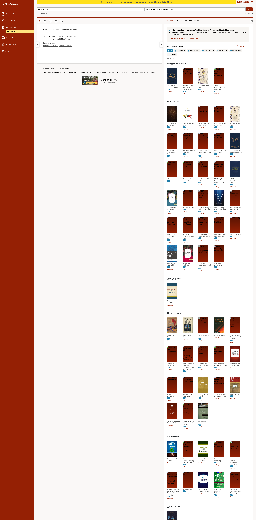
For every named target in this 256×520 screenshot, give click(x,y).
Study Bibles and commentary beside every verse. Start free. (136, 2)
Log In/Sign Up (246, 2)
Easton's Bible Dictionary (203, 460)
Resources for (177, 46)
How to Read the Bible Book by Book (220, 364)
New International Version (53, 68)
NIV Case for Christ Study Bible (189, 151)
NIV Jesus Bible (172, 179)
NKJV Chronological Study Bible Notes (204, 208)
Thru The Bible (235, 394)
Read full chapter (49, 43)
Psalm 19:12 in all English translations (57, 46)
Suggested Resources (177, 64)
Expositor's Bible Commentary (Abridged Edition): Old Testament (189, 366)
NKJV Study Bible (235, 234)
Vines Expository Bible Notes (219, 264)
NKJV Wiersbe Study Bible (171, 264)
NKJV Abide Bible (188, 208)
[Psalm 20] (161, 44)
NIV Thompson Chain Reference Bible (235, 180)
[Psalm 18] (37, 44)
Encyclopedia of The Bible (172, 302)
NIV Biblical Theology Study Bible (172, 152)
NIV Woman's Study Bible (171, 208)
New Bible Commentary (171, 395)
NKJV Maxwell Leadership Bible (204, 235)
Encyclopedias (175, 279)
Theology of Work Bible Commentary (220, 395)
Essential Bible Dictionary (219, 460)
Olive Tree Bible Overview (203, 395)
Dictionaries (174, 437)
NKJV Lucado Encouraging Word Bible (173, 236)
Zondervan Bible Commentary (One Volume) (189, 423)
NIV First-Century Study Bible (220, 151)
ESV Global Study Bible (188, 124)
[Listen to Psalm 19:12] (61, 21)
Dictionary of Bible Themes (173, 460)
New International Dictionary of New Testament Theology (173, 492)
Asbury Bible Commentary (187, 336)
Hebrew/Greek (182, 20)
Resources (171, 20)
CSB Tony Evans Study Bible (172, 124)
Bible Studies (174, 507)
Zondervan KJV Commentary (203, 422)
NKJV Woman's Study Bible (187, 264)
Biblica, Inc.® (111, 72)
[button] (244, 2)
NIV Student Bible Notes (204, 180)
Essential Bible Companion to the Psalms (236, 337)
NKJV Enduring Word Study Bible (220, 208)
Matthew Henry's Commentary (236, 364)
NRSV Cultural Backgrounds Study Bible (205, 265)
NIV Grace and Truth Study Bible (172, 86)
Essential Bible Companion (172, 364)
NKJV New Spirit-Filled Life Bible (219, 235)
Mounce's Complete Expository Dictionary (233, 461)
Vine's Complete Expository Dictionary (219, 491)
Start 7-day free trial (178, 39)
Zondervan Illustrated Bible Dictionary (219, 87)
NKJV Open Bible (188, 489)
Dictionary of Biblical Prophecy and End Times (188, 460)
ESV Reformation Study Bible (204, 124)
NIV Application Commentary (188, 395)
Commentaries (175, 313)
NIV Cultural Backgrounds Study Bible (205, 152)
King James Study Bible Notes (220, 124)
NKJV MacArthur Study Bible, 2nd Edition (188, 236)
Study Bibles (174, 101)
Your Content (194, 20)
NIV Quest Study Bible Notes (188, 180)
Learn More (194, 39)
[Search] (249, 9)
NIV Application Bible (203, 86)
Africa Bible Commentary (171, 336)
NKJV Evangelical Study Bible (235, 208)
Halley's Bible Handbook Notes (204, 364)
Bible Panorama (219, 335)
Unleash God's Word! (109, 82)
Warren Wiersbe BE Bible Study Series (173, 422)
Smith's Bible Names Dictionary (204, 490)
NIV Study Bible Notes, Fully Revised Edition (188, 87)
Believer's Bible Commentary (203, 336)
